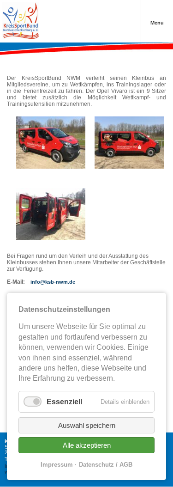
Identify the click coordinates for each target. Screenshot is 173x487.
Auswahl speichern (86, 425)
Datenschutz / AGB (105, 464)
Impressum (57, 464)
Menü (157, 22)
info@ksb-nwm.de (52, 282)
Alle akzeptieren (87, 445)
